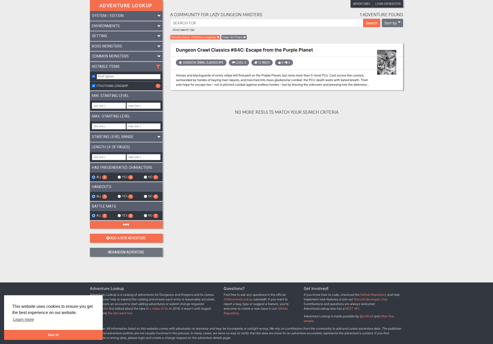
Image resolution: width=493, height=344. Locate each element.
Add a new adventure (128, 238)
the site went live (120, 313)
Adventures (361, 4)
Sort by (390, 23)
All (100, 177)
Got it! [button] (53, 335)
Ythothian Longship (127, 85)
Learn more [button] (23, 319)
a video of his (158, 308)
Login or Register (388, 4)
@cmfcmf (366, 316)
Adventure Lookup (126, 5)
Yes (126, 177)
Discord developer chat (370, 299)
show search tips (183, 30)
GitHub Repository (373, 295)
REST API (352, 308)
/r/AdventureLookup (238, 299)
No (152, 177)
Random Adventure (128, 252)
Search (372, 23)
